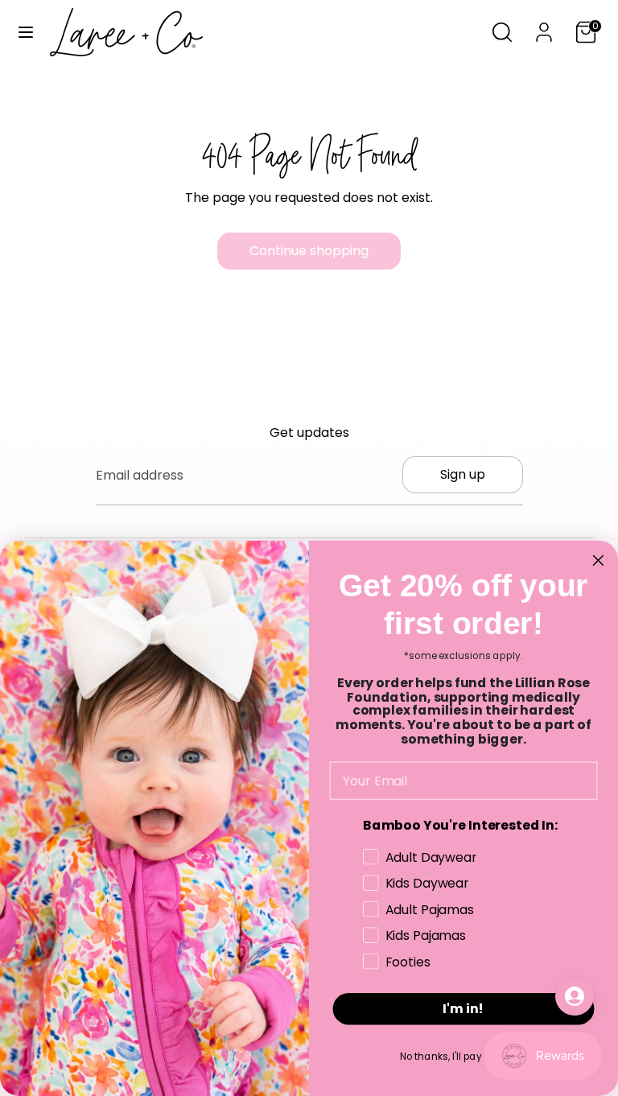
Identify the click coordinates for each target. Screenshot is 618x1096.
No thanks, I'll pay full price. (464, 1056)
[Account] (544, 26)
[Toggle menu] (26, 32)
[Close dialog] (599, 560)
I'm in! (463, 1008)
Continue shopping (309, 250)
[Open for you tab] (574, 996)
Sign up (462, 474)
